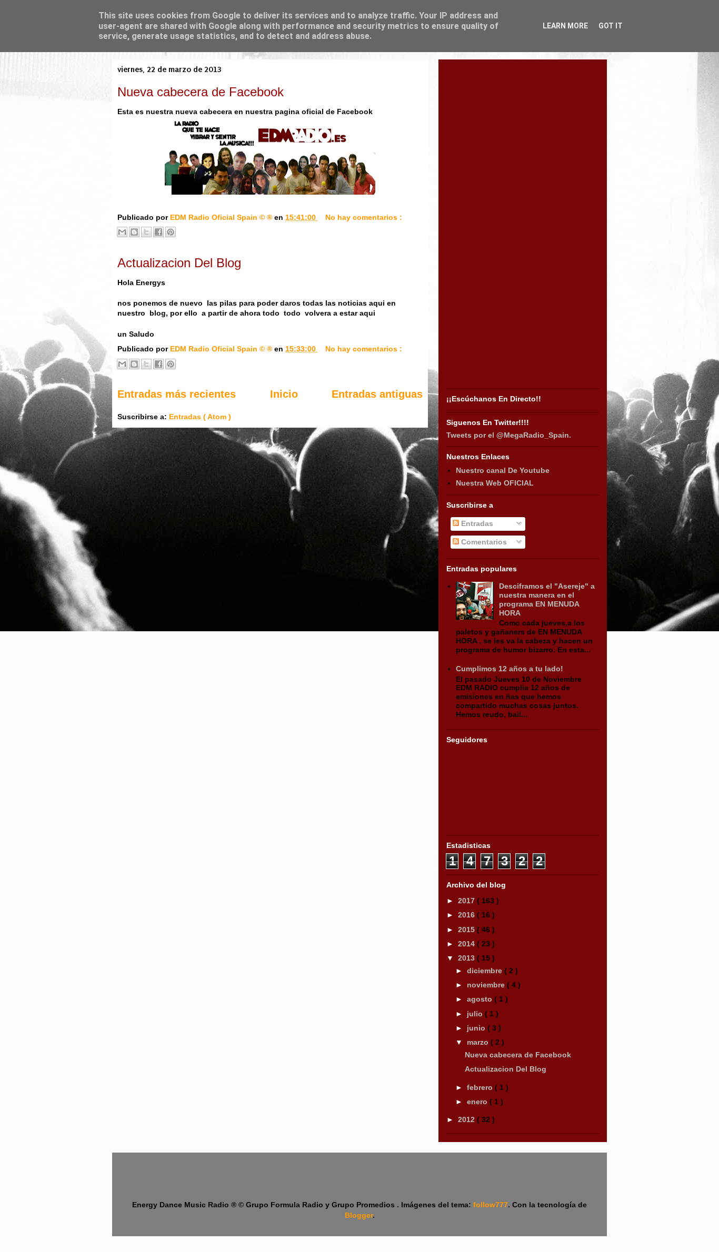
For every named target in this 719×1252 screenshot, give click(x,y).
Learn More (565, 26)
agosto (480, 999)
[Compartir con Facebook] (158, 232)
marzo (479, 1042)
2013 (467, 958)
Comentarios (483, 542)
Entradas (476, 523)
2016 (467, 915)
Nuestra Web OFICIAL (495, 483)
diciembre (485, 970)
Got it (610, 26)
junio (477, 1028)
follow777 (490, 1204)
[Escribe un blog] (134, 232)
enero (478, 1101)
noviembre (487, 985)
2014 (467, 944)
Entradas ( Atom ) (200, 416)
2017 (467, 900)
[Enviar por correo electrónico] (122, 232)
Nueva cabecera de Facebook (200, 92)
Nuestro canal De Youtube (503, 470)
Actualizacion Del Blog (179, 263)
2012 (467, 1119)
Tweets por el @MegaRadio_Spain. (508, 435)
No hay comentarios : (363, 217)
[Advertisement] (522, 225)
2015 (467, 929)
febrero (481, 1087)
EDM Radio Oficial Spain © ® (222, 217)
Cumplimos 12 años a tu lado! (509, 668)
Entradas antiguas (377, 394)
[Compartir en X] (146, 232)
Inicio (284, 394)
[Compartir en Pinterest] (170, 232)
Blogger (359, 1215)
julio (476, 1013)
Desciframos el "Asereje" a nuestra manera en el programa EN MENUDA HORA (547, 599)
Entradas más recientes (176, 394)
